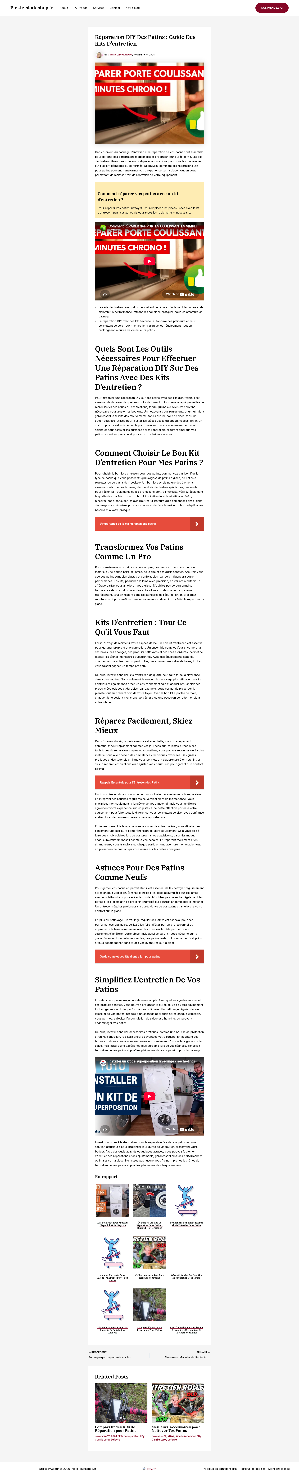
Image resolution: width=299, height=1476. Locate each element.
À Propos (81, 8)
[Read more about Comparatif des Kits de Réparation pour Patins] (121, 1403)
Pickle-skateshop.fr (31, 8)
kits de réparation (129, 1436)
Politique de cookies (252, 1468)
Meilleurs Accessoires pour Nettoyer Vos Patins (176, 1429)
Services (98, 8)
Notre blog (132, 8)
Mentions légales (279, 1468)
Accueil (64, 8)
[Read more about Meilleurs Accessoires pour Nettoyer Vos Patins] (178, 1403)
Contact (115, 8)
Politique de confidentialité (220, 1468)
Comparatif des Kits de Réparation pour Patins (115, 1429)
